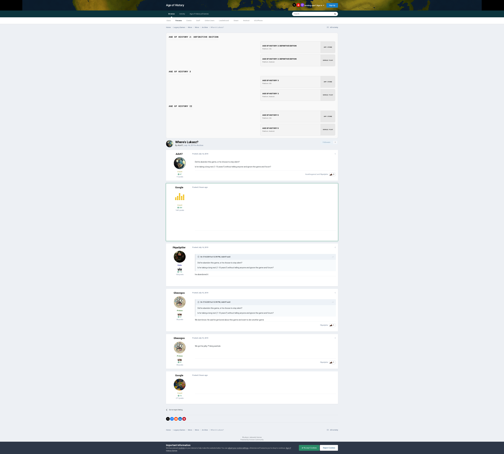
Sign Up (332, 5)
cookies (181, 448)
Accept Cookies (310, 448)
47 (180, 174)
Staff (198, 21)
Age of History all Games (199, 14)
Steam (236, 21)
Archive (200, 145)
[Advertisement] (242, 212)
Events (189, 21)
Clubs (168, 21)
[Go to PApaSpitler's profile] (180, 257)
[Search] (335, 14)
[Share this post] (335, 154)
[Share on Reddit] (176, 419)
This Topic (325, 14)
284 (180, 208)
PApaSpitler (324, 174)
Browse (171, 14)
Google (179, 187)
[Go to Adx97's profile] (169, 143)
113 (180, 272)
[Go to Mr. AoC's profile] (180, 197)
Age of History (175, 5)
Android (246, 21)
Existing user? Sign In (314, 5)
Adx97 (180, 145)
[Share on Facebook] (172, 419)
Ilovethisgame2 (311, 174)
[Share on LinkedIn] (180, 419)
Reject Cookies (329, 448)
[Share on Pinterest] (184, 419)
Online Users (209, 21)
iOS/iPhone (258, 21)
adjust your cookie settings (238, 448)
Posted (200, 154)
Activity (182, 14)
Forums (178, 21)
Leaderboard (224, 21)
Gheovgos (179, 292)
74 (180, 396)
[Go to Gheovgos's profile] (180, 302)
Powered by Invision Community (252, 440)
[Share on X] (168, 419)
